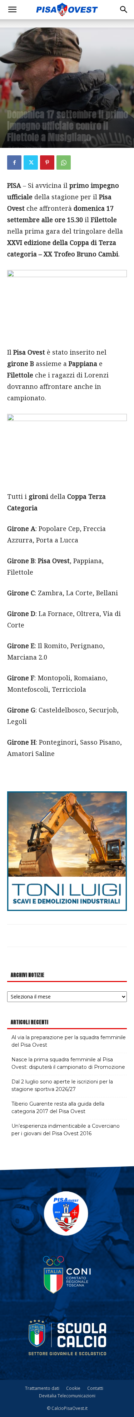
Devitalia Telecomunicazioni (67, 1396)
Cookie (73, 1388)
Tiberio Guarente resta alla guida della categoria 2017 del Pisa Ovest (57, 1108)
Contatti (95, 1388)
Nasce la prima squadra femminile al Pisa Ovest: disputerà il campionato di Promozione (68, 1063)
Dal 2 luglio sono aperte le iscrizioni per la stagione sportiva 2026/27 (62, 1085)
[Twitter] (31, 162)
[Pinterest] (47, 162)
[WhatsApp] (63, 162)
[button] (12, 9)
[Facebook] (14, 162)
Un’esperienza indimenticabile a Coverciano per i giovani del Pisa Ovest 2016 (65, 1130)
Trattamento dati (42, 1388)
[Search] (124, 9)
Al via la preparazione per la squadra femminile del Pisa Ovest (68, 1041)
